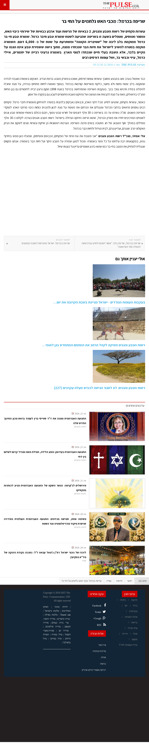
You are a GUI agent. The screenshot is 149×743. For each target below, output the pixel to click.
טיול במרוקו (56, 638)
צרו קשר (102, 645)
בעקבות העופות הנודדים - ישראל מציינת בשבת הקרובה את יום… (99, 302)
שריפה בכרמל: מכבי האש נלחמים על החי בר (103, 21)
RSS (99, 625)
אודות (103, 657)
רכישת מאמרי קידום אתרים (94, 670)
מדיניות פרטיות (99, 651)
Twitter (98, 612)
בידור (135, 605)
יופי (126, 605)
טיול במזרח (57, 634)
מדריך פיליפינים (53, 626)
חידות (65, 607)
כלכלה (123, 600)
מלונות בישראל (52, 611)
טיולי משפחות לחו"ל (128, 645)
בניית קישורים (63, 619)
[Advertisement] (74, 193)
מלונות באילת (51, 614)
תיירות (125, 633)
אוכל (135, 633)
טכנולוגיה (133, 611)
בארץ (109, 581)
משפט (134, 639)
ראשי (129, 581)
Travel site (65, 614)
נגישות (103, 663)
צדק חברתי (132, 628)
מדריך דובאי (49, 619)
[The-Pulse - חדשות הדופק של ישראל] (121, 5)
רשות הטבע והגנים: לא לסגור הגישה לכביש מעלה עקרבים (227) (99, 388)
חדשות (119, 581)
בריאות (134, 622)
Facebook (96, 605)
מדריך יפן (64, 630)
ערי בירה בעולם (60, 622)
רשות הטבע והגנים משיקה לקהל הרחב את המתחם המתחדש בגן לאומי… (93, 345)
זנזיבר (56, 607)
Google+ (97, 618)
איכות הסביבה (131, 617)
